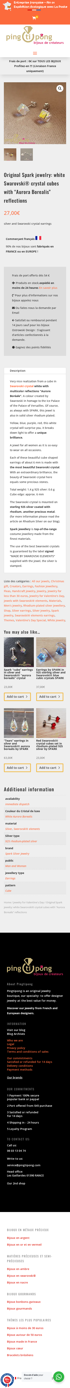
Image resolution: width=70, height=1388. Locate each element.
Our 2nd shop (16, 1183)
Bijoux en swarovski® (21, 1276)
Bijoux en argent (18, 1238)
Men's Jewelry (13, 605)
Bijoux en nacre (17, 1282)
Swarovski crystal (21, 386)
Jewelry (41, 591)
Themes (9, 620)
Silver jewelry (41, 610)
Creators (15, 586)
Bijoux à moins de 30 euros (25, 1328)
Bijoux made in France (22, 1341)
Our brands (14, 1077)
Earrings (27, 586)
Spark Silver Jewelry (17, 853)
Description (17, 370)
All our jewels (40, 581)
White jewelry (56, 620)
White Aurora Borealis (18, 816)
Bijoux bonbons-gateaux (24, 1302)
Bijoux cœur (15, 1348)
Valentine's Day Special (31, 620)
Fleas (7, 591)
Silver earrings (21, 610)
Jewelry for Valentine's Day (46, 596)
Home (7, 902)
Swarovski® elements (27, 829)
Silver (8, 829)
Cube (8, 890)
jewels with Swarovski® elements (25, 601)
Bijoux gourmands (19, 1308)
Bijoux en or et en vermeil (24, 1244)
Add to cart (15, 696)
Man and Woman (15, 866)
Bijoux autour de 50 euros (24, 1335)
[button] (59, 88)
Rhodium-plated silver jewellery (44, 605)
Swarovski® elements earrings (35, 615)
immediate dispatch (17, 804)
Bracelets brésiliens (20, 1355)
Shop (7, 610)
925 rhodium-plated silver (21, 841)
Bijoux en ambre (18, 1269)
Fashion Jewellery (46, 586)
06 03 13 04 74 (16, 1151)
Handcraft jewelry (23, 591)
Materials (55, 601)
